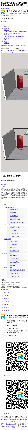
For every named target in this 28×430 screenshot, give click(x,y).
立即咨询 (3, 184)
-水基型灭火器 (14, 233)
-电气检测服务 (14, 216)
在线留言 (6, 41)
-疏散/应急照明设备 (15, 262)
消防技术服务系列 (9, 31)
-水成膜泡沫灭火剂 (15, 276)
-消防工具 (12, 247)
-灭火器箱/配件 (14, 244)
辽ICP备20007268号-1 (13, 335)
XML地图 (14, 428)
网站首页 (6, 26)
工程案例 (6, 38)
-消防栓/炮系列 (14, 241)
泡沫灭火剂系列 (15, 33)
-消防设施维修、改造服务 (17, 222)
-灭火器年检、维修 (15, 227)
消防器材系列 (23, 31)
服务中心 (6, 39)
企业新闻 (11, 36)
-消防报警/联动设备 (15, 259)
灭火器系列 (17, 31)
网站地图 (8, 8)
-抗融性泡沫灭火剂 (15, 273)
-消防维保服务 (14, 209)
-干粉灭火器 (13, 230)
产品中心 (6, 30)
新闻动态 (6, 35)
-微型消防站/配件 (14, 251)
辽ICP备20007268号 (11, 424)
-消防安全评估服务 (9, 52)
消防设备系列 (7, 33)
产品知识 (16, 36)
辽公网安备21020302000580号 (9, 426)
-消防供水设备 (14, 255)
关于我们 (6, 28)
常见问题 (21, 36)
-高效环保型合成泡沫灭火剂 (17, 270)
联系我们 (3, 8)
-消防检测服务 (14, 212)
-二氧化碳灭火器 (14, 236)
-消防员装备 (13, 265)
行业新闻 (6, 36)
